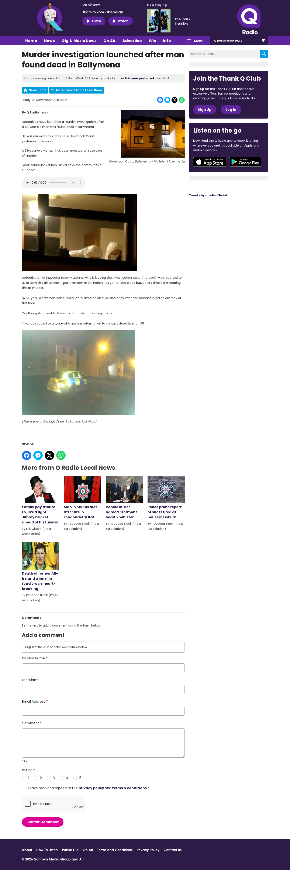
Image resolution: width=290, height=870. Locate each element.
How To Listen (47, 849)
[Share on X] (174, 100)
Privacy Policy (148, 849)
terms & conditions (129, 788)
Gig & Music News (79, 40)
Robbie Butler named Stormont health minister (121, 512)
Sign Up (204, 109)
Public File (70, 849)
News (49, 40)
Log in (29, 647)
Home (31, 40)
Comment (32, 723)
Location (30, 679)
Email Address (35, 701)
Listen (96, 20)
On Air (109, 40)
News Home (37, 90)
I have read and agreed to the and (88, 788)
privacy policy (91, 788)
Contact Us (173, 849)
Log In (231, 109)
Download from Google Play (245, 162)
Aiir (81, 859)
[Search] (264, 54)
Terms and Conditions (114, 849)
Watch (123, 20)
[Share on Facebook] (160, 100)
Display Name (35, 658)
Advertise (132, 40)
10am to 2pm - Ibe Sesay (102, 11)
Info (167, 40)
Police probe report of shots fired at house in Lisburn (165, 512)
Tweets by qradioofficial (208, 195)
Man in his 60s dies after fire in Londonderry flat (80, 512)
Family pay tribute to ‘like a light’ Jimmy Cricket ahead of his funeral (40, 515)
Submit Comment (43, 822)
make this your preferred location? (142, 78)
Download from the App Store (209, 162)
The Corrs (182, 18)
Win (152, 40)
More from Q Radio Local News (79, 90)
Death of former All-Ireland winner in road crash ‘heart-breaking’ (40, 581)
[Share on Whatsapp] (182, 100)
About (27, 849)
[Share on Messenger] (167, 100)
